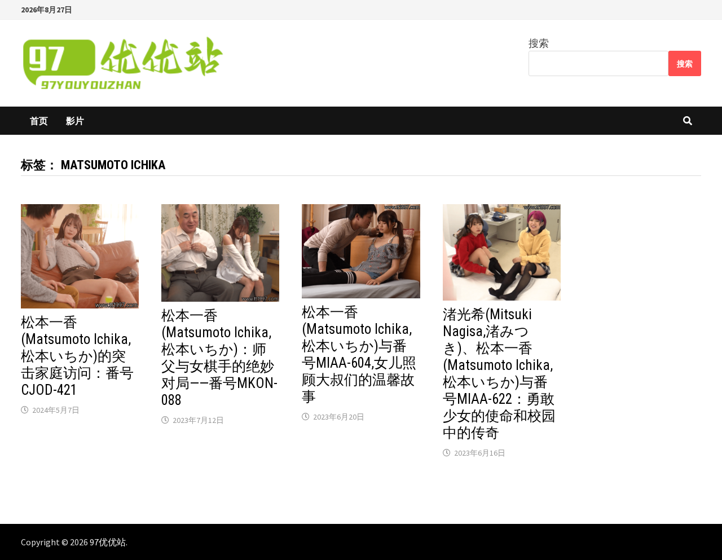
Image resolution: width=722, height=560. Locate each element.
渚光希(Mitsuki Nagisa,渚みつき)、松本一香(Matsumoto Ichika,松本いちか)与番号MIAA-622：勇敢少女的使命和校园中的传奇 (499, 373)
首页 (39, 120)
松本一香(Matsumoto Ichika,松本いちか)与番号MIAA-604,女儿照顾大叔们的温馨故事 (359, 354)
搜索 (539, 43)
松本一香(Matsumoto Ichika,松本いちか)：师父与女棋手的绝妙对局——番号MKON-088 (219, 357)
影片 (75, 120)
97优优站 (108, 542)
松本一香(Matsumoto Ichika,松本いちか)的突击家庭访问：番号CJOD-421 (77, 356)
